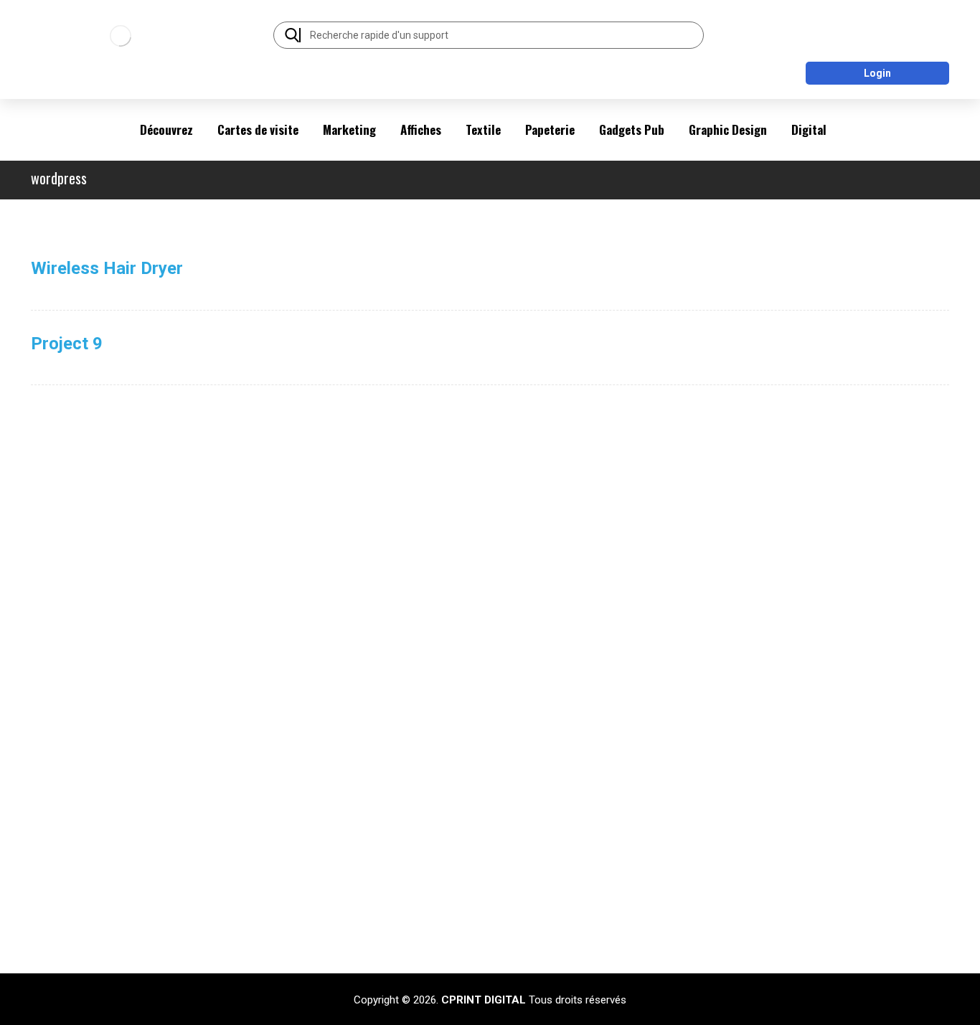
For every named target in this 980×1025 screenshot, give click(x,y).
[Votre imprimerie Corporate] (120, 36)
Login (877, 73)
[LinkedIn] (818, 939)
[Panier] (892, 30)
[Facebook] (789, 939)
